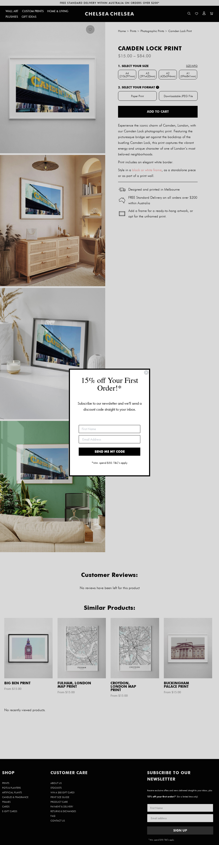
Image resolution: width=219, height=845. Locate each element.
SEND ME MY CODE (110, 451)
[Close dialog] (146, 372)
